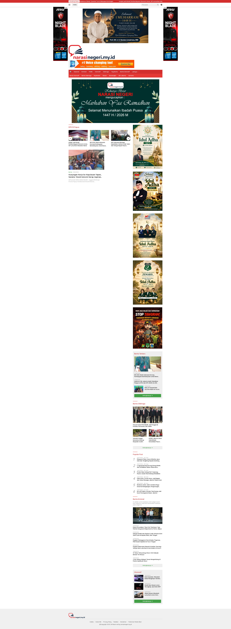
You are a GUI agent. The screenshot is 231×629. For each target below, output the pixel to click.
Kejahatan (97, 75)
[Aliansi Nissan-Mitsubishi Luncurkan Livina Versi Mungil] (138, 594)
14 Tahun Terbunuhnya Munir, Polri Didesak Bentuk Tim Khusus (145, 553)
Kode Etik (98, 622)
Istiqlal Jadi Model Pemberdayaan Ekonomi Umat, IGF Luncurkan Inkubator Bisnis (101, 1)
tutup (66, 7)
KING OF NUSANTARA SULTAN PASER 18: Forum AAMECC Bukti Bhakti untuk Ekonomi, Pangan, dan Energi (153, 388)
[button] (158, 4)
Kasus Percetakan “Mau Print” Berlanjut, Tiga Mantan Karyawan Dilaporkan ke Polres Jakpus (147, 528)
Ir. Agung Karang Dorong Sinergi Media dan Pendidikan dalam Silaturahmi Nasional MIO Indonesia (148, 466)
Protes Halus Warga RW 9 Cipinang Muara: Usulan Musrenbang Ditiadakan (148, 472)
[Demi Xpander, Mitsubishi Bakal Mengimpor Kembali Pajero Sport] (138, 578)
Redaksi (116, 622)
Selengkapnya (147, 395)
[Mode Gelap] (161, 4)
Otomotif (98, 72)
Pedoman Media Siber (135, 622)
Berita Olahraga (86, 75)
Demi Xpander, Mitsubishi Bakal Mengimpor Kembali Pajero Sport (153, 577)
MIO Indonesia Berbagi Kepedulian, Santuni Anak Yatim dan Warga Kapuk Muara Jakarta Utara (99, 144)
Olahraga (106, 72)
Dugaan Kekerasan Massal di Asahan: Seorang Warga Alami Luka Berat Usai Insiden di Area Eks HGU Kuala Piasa (147, 547)
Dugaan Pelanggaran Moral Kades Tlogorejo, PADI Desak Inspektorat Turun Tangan (146, 541)
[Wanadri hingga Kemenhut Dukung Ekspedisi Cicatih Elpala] (140, 433)
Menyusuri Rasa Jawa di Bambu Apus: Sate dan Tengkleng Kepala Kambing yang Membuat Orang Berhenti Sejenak (149, 460)
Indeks (75, 4)
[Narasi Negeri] (92, 52)
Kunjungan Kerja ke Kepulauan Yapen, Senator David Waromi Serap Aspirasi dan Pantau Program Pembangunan (85, 177)
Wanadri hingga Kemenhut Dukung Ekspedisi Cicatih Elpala (138, 440)
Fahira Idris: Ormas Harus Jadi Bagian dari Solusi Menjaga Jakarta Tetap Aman (149, 479)
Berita (70, 172)
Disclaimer (123, 622)
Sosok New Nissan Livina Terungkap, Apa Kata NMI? (153, 586)
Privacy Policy (107, 622)
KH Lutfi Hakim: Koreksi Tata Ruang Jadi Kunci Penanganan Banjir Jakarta (149, 492)
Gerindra (131, 75)
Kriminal (84, 72)
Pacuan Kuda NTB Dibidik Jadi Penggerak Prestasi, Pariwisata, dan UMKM (145, 425)
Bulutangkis (112, 75)
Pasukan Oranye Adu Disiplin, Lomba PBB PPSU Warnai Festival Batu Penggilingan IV (120, 144)
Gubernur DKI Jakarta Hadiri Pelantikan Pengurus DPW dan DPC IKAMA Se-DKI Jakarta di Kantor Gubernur (146, 382)
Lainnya (134, 72)
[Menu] (70, 4)
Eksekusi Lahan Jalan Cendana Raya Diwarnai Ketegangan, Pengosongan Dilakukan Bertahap (148, 485)
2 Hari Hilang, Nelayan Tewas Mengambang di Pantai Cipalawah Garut (146, 560)
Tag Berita (114, 72)
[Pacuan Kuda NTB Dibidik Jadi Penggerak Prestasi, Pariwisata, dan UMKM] (147, 415)
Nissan (105, 75)
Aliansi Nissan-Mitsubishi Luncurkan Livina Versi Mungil (152, 594)
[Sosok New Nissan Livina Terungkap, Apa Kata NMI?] (138, 586)
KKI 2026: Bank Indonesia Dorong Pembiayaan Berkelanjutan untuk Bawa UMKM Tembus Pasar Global (77, 144)
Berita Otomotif (125, 72)
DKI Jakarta (122, 75)
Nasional (76, 72)
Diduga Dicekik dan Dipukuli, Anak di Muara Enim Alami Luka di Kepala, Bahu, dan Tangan (147, 534)
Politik (90, 72)
